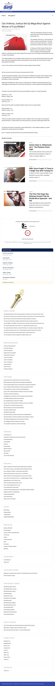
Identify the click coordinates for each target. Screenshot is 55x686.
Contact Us (6, 670)
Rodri (5, 541)
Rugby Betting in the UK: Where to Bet (12, 480)
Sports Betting (7, 441)
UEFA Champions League (9, 575)
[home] (8, 5)
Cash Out (6, 444)
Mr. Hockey (6, 544)
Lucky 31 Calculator (8, 359)
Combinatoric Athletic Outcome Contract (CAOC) (14, 437)
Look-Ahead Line (7, 434)
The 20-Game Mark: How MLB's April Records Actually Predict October (19, 625)
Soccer (5, 657)
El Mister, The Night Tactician (10, 546)
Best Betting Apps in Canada (10, 589)
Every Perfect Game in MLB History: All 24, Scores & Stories (17, 380)
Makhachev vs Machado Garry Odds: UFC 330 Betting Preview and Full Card (20, 573)
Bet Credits (6, 453)
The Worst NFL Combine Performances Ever (13, 405)
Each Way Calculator (8, 348)
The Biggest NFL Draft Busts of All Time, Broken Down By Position (18, 396)
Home (4, 15)
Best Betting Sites (8, 600)
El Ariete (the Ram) (8, 539)
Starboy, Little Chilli (8, 528)
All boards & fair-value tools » (8, 282)
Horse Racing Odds (8, 496)
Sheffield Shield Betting (9, 516)
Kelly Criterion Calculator (9, 355)
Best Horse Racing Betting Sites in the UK (13, 482)
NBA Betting (6, 510)
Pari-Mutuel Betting (8, 439)
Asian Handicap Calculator (10, 346)
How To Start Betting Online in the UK (12, 485)
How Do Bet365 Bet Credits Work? (11, 487)
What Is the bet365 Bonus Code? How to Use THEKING (16, 473)
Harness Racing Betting (9, 494)
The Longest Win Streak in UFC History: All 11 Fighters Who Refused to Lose (20, 325)
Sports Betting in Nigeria (9, 609)
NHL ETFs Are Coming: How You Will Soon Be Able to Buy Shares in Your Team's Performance (24, 316)
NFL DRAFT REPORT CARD (10, 410)
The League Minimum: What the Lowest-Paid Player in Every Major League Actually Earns (23, 327)
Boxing (5, 645)
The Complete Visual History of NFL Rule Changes (15, 423)
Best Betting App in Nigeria (10, 602)
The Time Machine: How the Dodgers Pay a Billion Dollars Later (17, 334)
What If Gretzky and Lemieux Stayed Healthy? (14, 407)
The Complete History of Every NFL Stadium (13, 400)
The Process (6, 534)
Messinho (6, 548)
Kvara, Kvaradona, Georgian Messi (11, 532)
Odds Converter (7, 366)
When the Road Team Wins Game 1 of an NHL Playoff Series (17, 630)
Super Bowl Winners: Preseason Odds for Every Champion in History (19, 416)
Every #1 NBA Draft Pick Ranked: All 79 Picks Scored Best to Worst (18, 387)
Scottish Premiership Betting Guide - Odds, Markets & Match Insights (19, 489)
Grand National (7, 559)
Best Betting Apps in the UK (10, 586)
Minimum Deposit (7, 448)
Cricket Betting (7, 514)
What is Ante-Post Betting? (10, 498)
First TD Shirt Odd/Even (9, 455)
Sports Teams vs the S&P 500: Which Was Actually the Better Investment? (20, 318)
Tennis (5, 659)
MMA (5, 652)
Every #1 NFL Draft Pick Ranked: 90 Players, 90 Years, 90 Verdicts (18, 391)
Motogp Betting (7, 512)
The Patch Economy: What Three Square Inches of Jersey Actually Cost (19, 332)
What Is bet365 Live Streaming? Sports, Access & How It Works (18, 475)
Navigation (11, 15)
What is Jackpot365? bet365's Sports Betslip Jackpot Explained (18, 466)
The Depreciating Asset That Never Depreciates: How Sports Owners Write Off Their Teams (23, 314)
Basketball (6, 643)
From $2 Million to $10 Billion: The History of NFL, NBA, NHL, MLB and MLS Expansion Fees (24, 323)
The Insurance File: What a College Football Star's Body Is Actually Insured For (21, 321)
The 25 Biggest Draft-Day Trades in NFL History (14, 421)
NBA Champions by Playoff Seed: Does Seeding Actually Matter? (18, 382)
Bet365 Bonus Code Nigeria (10, 598)
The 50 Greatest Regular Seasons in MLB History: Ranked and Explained (19, 384)
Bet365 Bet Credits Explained (10, 612)
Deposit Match (7, 446)
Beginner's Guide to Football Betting (11, 492)
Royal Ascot (6, 562)
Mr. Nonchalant (7, 530)
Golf (5, 650)
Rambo (5, 537)
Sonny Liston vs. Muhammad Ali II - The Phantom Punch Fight (40, 147)
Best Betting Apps (8, 593)
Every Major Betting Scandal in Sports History (14, 398)
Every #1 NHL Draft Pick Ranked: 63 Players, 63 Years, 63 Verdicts (18, 403)
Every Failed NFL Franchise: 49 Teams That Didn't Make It (16, 389)
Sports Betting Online (8, 607)
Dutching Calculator (8, 369)
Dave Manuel (9, 30)
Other (5, 654)
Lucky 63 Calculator (8, 357)
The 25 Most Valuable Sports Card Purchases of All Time (16, 419)
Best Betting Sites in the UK (10, 605)
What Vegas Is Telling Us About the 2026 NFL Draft (15, 627)
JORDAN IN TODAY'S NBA (9, 412)
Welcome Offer (7, 451)
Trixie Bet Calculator (8, 350)
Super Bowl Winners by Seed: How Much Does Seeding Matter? (17, 414)
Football (5, 648)
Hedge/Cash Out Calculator (10, 352)
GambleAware (32, 226)
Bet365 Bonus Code (8, 595)
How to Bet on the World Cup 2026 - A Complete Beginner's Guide (18, 478)
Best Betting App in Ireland (9, 591)
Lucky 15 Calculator (8, 362)
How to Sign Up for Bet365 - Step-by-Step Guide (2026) (16, 471)
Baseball (6, 641)
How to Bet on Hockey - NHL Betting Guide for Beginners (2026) (18, 469)
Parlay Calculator (7, 364)
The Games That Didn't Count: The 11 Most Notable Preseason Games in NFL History (22, 330)
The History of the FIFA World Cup (11, 393)
